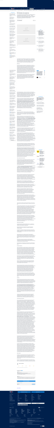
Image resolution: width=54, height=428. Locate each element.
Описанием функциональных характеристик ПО (31, 420)
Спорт (38, 394)
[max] (22, 404)
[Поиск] (41, 9)
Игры (32, 7)
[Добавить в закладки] (33, 20)
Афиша (25, 7)
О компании (11, 396)
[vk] (19, 404)
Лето (25, 397)
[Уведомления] (42, 9)
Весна (18, 396)
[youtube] (25, 404)
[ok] (21, 404)
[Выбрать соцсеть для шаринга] (34, 20)
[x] (24, 404)
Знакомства (17, 7)
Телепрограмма (22, 7)
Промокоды (14, 7)
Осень (32, 395)
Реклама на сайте (11, 394)
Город (18, 397)
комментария (20, 20)
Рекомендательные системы (29, 423)
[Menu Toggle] (10, 9)
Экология (39, 397)
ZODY (34, 7)
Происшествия (32, 397)
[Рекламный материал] (32, 8)
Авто (18, 394)
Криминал (26, 395)
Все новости (13, 12)
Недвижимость (11, 7)
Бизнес (18, 395)
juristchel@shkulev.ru (22, 422)
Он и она (32, 394)
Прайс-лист (11, 395)
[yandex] (27, 404)
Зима (25, 394)
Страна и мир (39, 396)
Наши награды (11, 397)
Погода (20, 7)
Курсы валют (30, 7)
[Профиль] (44, 9)
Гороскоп (28, 7)
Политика (32, 396)
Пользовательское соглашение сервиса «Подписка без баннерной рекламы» (33, 424)
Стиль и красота (39, 395)
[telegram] (18, 404)
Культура (26, 396)
